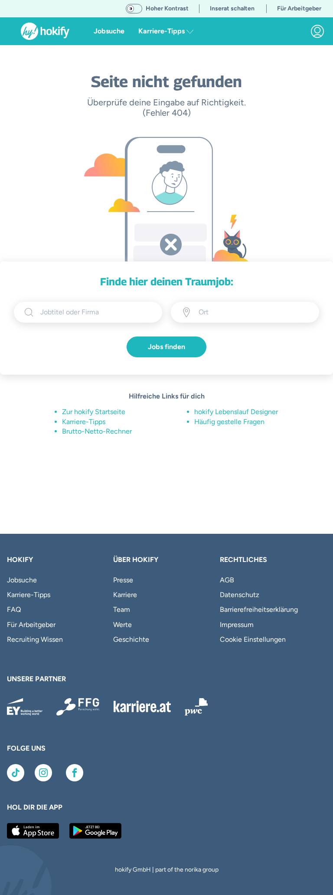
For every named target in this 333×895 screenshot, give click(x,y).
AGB (227, 580)
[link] (317, 31)
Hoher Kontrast (167, 8)
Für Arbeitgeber (31, 625)
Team (121, 609)
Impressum (237, 625)
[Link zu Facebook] (74, 772)
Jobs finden (166, 347)
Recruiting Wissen (35, 639)
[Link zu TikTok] (15, 772)
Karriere (125, 595)
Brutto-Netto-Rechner (97, 431)
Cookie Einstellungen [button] (253, 639)
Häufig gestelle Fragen (229, 422)
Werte (122, 625)
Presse (123, 580)
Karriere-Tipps (83, 422)
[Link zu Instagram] (43, 772)
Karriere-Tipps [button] (162, 31)
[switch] (134, 8)
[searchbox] (96, 312)
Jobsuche (109, 31)
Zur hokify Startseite (93, 412)
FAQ (14, 609)
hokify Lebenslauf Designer (236, 412)
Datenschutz (239, 595)
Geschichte (131, 639)
